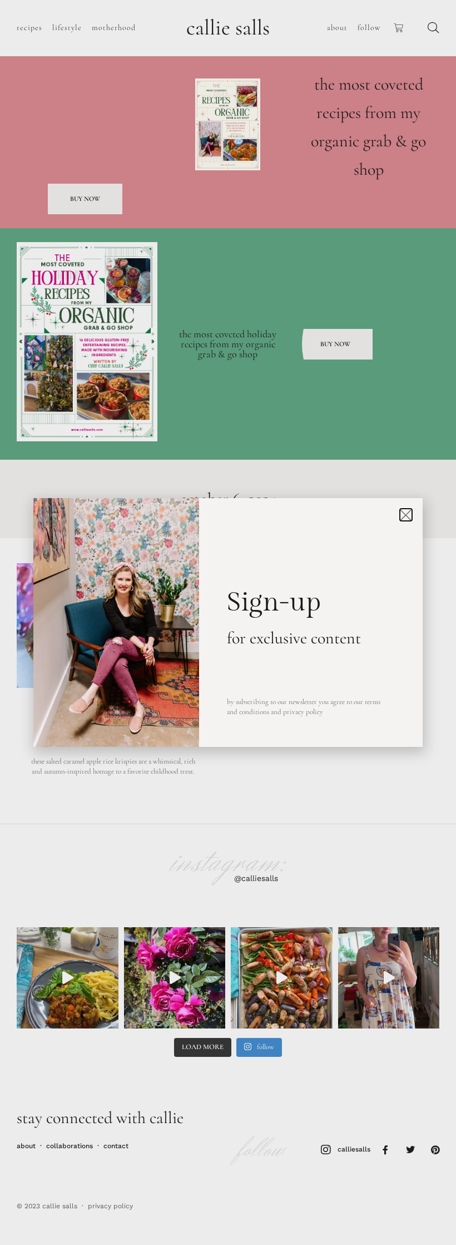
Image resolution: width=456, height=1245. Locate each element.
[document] (228, 622)
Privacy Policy (303, 711)
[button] (406, 514)
